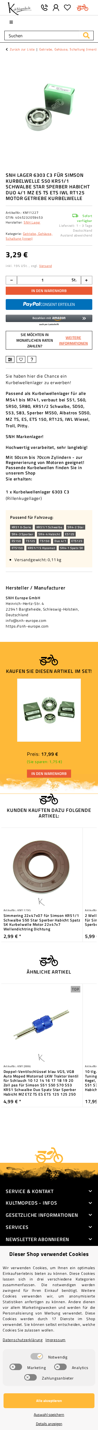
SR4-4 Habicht (49, 534)
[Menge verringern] (11, 280)
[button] (56, 7)
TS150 (44, 541)
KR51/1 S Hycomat (41, 548)
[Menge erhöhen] (86, 280)
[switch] (36, 1356)
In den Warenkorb (49, 290)
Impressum (55, 1340)
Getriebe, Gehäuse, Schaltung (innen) (29, 236)
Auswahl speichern (49, 1414)
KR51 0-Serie (22, 527)
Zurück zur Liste (22, 49)
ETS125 (76, 541)
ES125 (69, 534)
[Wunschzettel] (67, 7)
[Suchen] (86, 35)
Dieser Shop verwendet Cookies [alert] (48, 1254)
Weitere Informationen (73, 340)
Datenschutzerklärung (23, 1340)
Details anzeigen (49, 1423)
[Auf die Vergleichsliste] (10, 359)
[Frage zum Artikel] (31, 359)
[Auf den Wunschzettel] (21, 359)
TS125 (30, 541)
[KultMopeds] (20, 7)
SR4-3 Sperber (22, 534)
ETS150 (17, 548)
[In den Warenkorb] (10, 60)
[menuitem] (11, 22)
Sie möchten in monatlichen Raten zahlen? (52, 340)
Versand (45, 265)
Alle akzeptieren (49, 1400)
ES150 (16, 541)
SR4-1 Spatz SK (71, 548)
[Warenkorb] (82, 7)
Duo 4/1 (60, 541)
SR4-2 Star (76, 527)
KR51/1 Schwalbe (49, 527)
